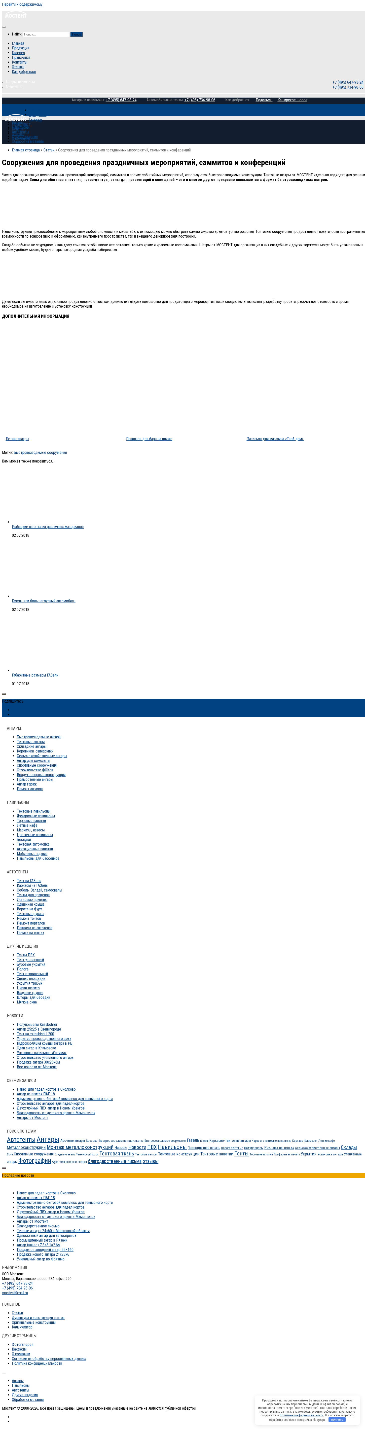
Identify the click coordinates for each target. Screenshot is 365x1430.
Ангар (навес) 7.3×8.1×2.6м (38, 1245)
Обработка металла (28, 141)
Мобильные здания (32, 853)
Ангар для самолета (33, 760)
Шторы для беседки (33, 997)
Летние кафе (27, 825)
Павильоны (21, 127)
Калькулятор (22, 1327)
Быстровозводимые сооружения (40, 452)
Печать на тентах (30, 932)
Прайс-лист (21, 57)
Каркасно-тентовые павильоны (271, 1141)
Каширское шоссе (292, 100)
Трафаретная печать (287, 1154)
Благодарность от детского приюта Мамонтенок (56, 1112)
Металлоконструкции (26, 1147)
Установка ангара (330, 1154)
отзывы (150, 1161)
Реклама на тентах (279, 1147)
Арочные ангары (72, 1140)
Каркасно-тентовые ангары (230, 1140)
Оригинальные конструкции (34, 1322)
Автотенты (20, 132)
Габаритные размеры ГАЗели (35, 675)
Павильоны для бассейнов (38, 858)
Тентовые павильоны (33, 811)
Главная (18, 43)
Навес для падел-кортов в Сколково (46, 1089)
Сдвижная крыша (30, 904)
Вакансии (19, 1349)
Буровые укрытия (31, 964)
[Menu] (4, 27)
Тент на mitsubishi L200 (35, 1034)
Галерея (18, 52)
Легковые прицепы (32, 899)
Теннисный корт (87, 1154)
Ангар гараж (27, 784)
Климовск (310, 1141)
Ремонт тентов (29, 918)
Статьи (48, 150)
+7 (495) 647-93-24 (347, 82)
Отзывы (18, 67)
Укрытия (309, 1153)
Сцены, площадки (31, 978)
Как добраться (24, 71)
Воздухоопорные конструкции (41, 774)
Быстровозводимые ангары (39, 737)
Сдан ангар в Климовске (36, 1048)
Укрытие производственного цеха (44, 1038)
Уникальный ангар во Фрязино (41, 1259)
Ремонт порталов (31, 923)
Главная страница (26, 150)
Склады (349, 1147)
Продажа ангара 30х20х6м (38, 1062)
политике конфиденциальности (302, 1415)
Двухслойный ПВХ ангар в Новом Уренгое (51, 1108)
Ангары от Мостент (32, 1117)
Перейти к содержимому (22, 4)
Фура (55, 1162)
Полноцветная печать (204, 1148)
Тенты (241, 1153)
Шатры (82, 1162)
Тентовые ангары (31, 741)
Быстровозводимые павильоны (121, 1141)
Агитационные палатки (35, 849)
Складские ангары (31, 746)
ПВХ (152, 1147)
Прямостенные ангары (35, 779)
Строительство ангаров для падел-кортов (50, 1103)
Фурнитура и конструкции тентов (38, 1317)
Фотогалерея (22, 1344)
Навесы (120, 1147)
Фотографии (34, 1160)
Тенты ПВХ (26, 955)
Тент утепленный (30, 959)
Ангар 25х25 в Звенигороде (39, 1029)
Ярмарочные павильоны (36, 816)
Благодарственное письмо (38, 1226)
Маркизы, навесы (31, 830)
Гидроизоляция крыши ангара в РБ (45, 1043)
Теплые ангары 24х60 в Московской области (53, 1230)
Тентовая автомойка (33, 844)
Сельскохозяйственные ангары (42, 755)
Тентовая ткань (116, 1153)
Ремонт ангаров (30, 788)
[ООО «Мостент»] (15, 119)
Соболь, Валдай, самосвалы (39, 890)
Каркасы (297, 1141)
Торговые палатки (31, 820)
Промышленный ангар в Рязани (42, 1240)
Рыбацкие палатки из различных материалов (48, 526)
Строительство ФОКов (35, 770)
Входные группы (30, 992)
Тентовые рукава (30, 913)
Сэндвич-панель (65, 1154)
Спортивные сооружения (37, 765)
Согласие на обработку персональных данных (49, 1358)
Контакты (19, 62)
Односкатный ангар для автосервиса (46, 1235)
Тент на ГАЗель (29, 880)
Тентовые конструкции (178, 1153)
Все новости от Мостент (37, 1067)
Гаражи (204, 1141)
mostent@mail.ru (15, 1292)
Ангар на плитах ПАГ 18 (36, 1094)
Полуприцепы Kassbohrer (37, 1024)
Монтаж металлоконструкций (80, 1147)
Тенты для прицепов (33, 895)
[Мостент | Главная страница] (15, 16)
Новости (137, 1147)
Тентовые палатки (216, 1153)
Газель (193, 1140)
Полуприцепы (253, 1148)
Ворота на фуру (29, 909)
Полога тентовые (232, 1148)
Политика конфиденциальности (37, 1363)
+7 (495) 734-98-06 (347, 87)
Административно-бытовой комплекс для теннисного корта (65, 1098)
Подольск (264, 100)
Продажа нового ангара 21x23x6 (43, 1254)
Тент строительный (32, 973)
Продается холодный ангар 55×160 (45, 1249)
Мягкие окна (27, 1002)
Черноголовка (68, 1162)
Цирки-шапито (28, 988)
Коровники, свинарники (35, 751)
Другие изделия (25, 136)
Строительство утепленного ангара (45, 1057)
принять (337, 1419)
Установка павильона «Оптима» (42, 1052)
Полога (23, 969)
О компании (21, 1354)
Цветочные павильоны (35, 834)
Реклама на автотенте (34, 928)
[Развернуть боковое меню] (4, 694)
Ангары (47, 1139)
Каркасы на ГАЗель (32, 885)
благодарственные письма (115, 1161)
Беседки (24, 839)
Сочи (10, 1154)
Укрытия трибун (29, 983)
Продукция (20, 48)
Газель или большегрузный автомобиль (43, 601)
